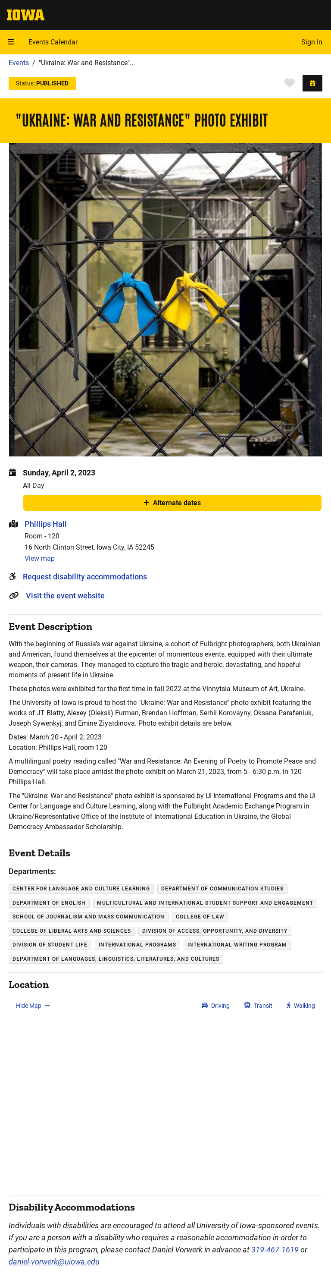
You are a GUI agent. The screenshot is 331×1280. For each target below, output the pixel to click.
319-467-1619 (275, 1249)
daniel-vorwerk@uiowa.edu (54, 1261)
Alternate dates (177, 505)
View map (40, 558)
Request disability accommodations (85, 576)
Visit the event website (65, 595)
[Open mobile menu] (11, 42)
